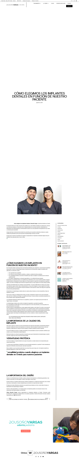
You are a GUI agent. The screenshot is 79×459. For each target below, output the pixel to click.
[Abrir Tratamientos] (40, 3)
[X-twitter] (73, 1)
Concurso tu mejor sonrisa (62, 225)
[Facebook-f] (71, 1)
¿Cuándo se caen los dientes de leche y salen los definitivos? (67, 279)
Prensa (58, 239)
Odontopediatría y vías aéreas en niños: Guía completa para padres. (66, 247)
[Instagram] (74, 1)
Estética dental (60, 230)
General (58, 231)
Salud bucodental (60, 240)
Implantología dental (61, 233)
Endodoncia (59, 228)
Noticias (58, 234)
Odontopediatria (60, 236)
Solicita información (38, 393)
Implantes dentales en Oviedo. (44, 223)
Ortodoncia (59, 237)
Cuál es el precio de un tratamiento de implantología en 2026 (66, 262)
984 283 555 (18, 395)
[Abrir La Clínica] (48, 3)
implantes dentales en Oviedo (35, 392)
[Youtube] (76, 1)
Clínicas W (10, 393)
